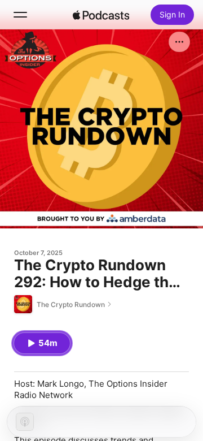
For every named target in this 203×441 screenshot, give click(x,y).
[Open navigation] (20, 14)
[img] (101, 14)
